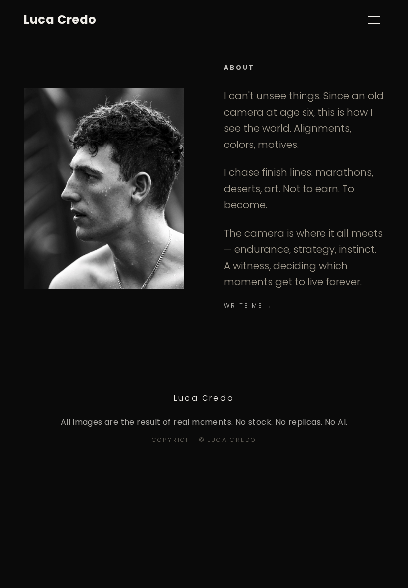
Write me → (248, 306)
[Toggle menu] (374, 20)
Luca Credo (60, 20)
